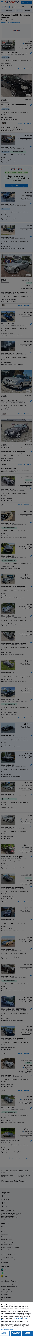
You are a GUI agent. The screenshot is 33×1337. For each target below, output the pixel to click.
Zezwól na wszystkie (27, 1333)
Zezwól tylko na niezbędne (16, 1333)
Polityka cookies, (17, 1318)
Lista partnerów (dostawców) (7, 1329)
